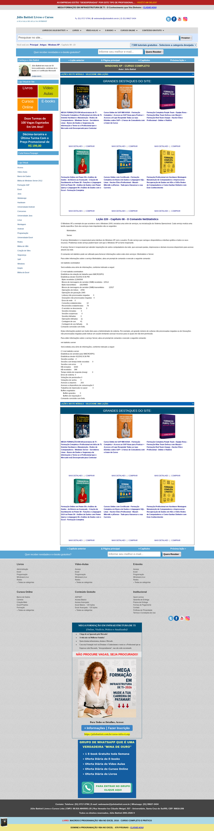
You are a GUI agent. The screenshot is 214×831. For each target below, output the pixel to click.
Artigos (43, 45)
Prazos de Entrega (140, 602)
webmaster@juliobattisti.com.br (106, 18)
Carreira (20, 599)
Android (20, 229)
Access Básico (80, 599)
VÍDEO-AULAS (92, 30)
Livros (28, 88)
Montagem (21, 224)
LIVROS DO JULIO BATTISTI (53, 30)
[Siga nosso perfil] (168, 21)
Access (20, 168)
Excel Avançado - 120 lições (86, 607)
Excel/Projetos (22, 605)
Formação (21, 607)
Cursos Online (25, 591)
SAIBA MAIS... (37, 76)
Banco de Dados (24, 176)
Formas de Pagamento (142, 605)
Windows (21, 264)
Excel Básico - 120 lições (85, 605)
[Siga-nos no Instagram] (185, 21)
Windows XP (54, 45)
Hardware (21, 203)
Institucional (140, 591)
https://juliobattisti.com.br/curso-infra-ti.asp (107, 734)
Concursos (21, 211)
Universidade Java (24, 216)
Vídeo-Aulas (22, 172)
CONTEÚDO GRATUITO (152, 30)
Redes (20, 242)
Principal (34, 45)
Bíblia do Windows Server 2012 (29, 181)
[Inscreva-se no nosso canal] (179, 21)
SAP (19, 259)
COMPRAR (90, 146)
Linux (19, 220)
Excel (19, 189)
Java (19, 194)
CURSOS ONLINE (128, 30)
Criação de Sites (24, 251)
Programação (22, 233)
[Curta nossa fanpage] (174, 21)
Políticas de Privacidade (142, 610)
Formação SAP (23, 185)
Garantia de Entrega (141, 599)
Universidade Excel (25, 238)
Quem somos (138, 597)
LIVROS (75, 30)
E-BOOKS (109, 30)
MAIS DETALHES (76, 146)
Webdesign (21, 198)
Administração (22, 569)
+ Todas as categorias (25, 582)
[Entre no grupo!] (107, 769)
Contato (136, 607)
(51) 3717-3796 (83, 18)
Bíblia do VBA (22, 246)
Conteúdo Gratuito (85, 591)
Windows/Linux (23, 577)
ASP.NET (78, 597)
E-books (48, 101)
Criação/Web (22, 602)
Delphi (20, 268)
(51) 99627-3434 (129, 18)
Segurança (21, 255)
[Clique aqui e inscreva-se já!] (35, 148)
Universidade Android (26, 207)
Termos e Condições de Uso (144, 612)
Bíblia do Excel (23, 273)
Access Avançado (82, 602)
